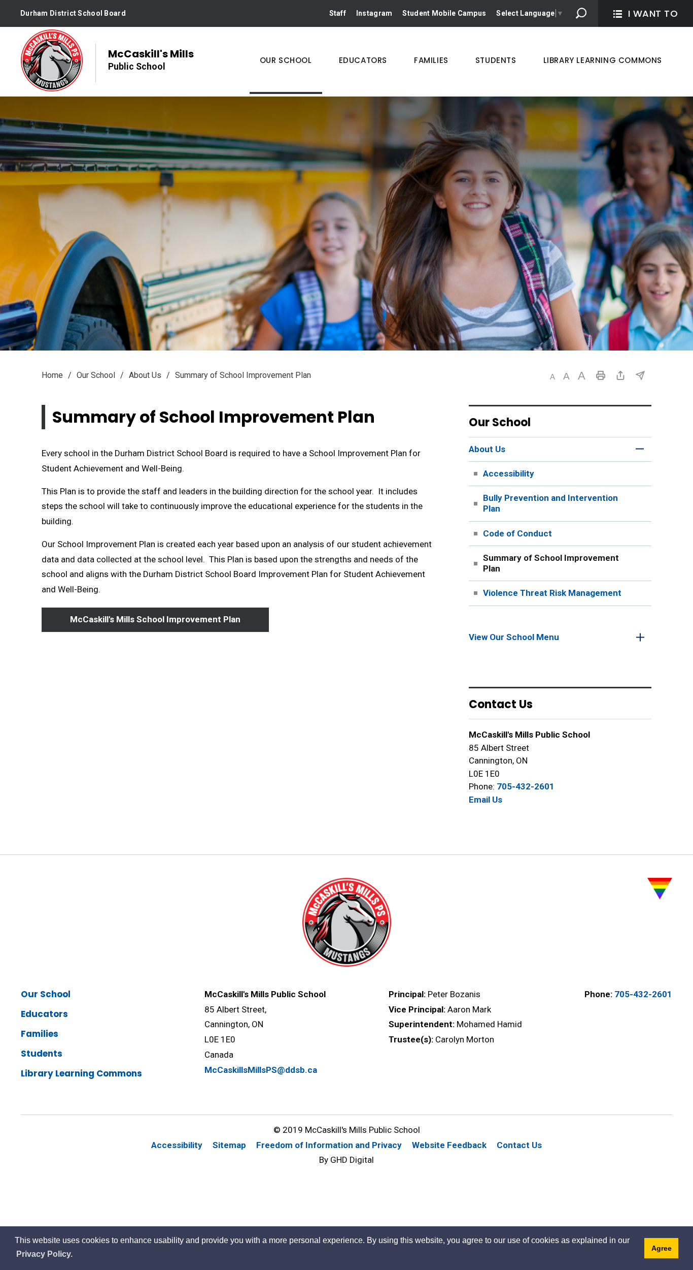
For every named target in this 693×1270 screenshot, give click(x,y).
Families (39, 1034)
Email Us (485, 800)
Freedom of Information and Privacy (329, 1145)
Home (52, 375)
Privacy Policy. (44, 1254)
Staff (337, 13)
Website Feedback (449, 1145)
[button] (552, 376)
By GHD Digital (346, 1160)
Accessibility (176, 1145)
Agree (661, 1248)
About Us (145, 375)
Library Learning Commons (81, 1073)
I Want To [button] (653, 13)
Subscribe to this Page (640, 375)
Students (41, 1053)
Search (581, 13)
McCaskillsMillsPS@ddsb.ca (260, 1070)
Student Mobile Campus (444, 13)
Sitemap (229, 1145)
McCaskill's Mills (151, 59)
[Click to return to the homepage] (52, 60)
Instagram (374, 13)
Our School (96, 375)
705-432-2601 (526, 786)
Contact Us (519, 1145)
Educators (44, 1014)
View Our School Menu (514, 637)
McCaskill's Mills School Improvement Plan (155, 619)
